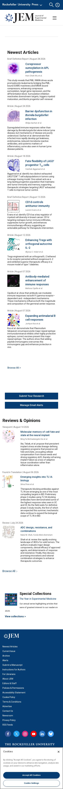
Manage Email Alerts (31, 405)
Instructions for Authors (13, 669)
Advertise (7, 706)
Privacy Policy (9, 720)
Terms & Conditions (11, 702)
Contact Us (7, 711)
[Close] (58, 751)
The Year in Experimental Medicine (38, 598)
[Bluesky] (51, 734)
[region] (31, 768)
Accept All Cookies (31, 775)
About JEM (7, 679)
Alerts (5, 660)
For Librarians (8, 674)
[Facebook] (8, 734)
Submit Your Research (31, 395)
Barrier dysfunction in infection (38, 115)
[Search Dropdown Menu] (51, 5)
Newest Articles (10, 646)
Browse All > (14, 367)
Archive (6, 656)
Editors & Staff (9, 683)
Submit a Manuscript (12, 665)
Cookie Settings (31, 783)
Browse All (8, 571)
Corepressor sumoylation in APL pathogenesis (37, 67)
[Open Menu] (22, 5)
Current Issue (8, 651)
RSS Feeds (7, 725)
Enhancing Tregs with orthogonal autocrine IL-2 (38, 243)
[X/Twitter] (16, 734)
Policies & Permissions (13, 688)
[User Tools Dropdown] (57, 5)
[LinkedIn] (42, 734)
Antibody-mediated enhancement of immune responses (37, 280)
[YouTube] (34, 734)
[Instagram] (25, 734)
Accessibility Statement (13, 692)
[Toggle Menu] (54, 18)
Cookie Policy (8, 697)
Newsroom (7, 715)
